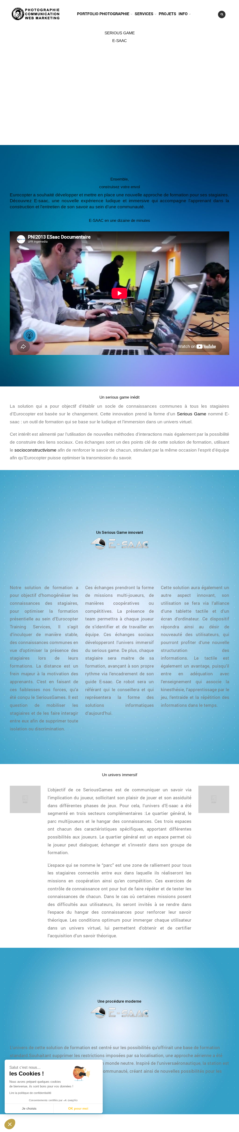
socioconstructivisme (35, 450)
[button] (9, 1124)
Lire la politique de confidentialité (30, 1093)
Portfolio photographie (103, 13)
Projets (167, 13)
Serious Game (191, 413)
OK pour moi (78, 1108)
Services (144, 13)
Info (183, 13)
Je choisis (29, 1108)
